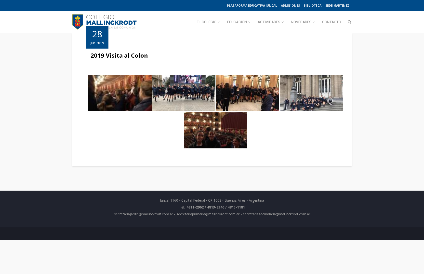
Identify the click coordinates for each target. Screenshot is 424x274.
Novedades (301, 22)
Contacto (331, 22)
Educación (237, 22)
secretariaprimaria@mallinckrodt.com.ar (207, 214)
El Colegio (206, 22)
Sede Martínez (337, 5)
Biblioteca (312, 5)
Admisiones (290, 5)
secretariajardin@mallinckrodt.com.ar (143, 214)
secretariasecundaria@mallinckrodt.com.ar (276, 214)
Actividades (269, 22)
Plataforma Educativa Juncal (252, 5)
